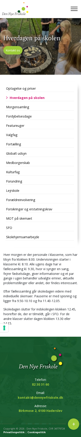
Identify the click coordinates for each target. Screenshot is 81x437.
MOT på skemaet (19, 218)
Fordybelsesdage (19, 116)
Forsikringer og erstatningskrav (29, 209)
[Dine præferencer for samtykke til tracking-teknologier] (4, 328)
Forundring (14, 181)
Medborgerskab (18, 163)
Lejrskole (12, 190)
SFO (9, 228)
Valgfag (12, 135)
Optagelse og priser (21, 88)
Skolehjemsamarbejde (22, 237)
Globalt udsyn (16, 153)
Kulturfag (13, 172)
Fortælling (13, 144)
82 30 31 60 (40, 384)
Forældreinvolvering (20, 200)
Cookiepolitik (36, 432)
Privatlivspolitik (14, 432)
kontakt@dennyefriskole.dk (40, 397)
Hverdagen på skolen (27, 98)
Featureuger (15, 125)
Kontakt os (13, 50)
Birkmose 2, (40, 410)
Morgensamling (17, 107)
